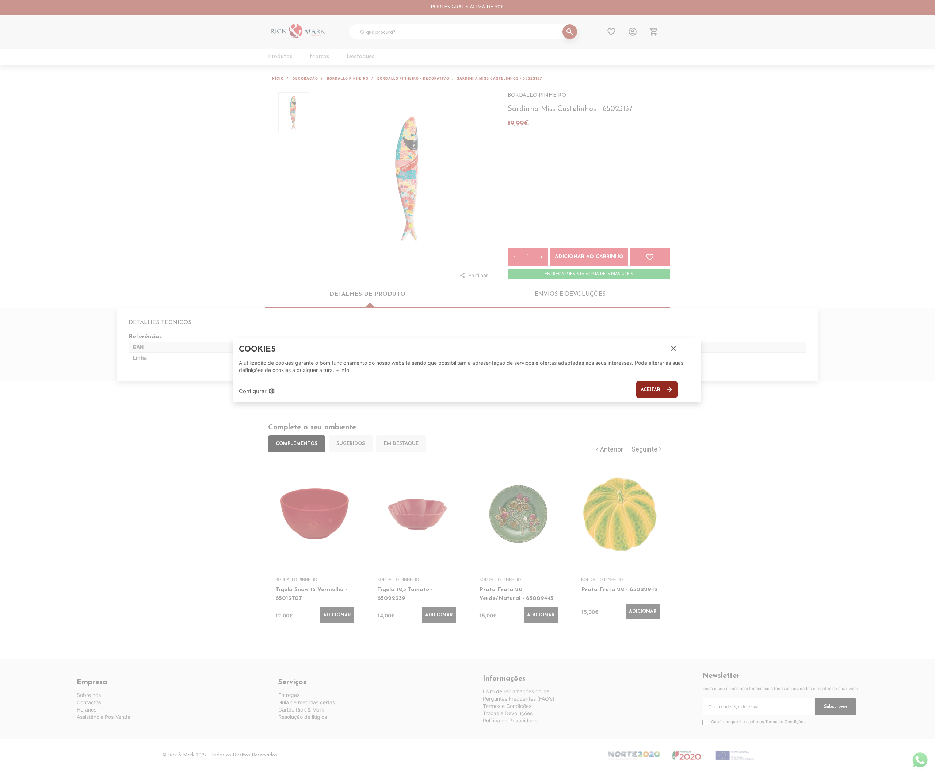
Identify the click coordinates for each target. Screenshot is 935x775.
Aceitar (657, 389)
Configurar (257, 391)
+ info (342, 370)
